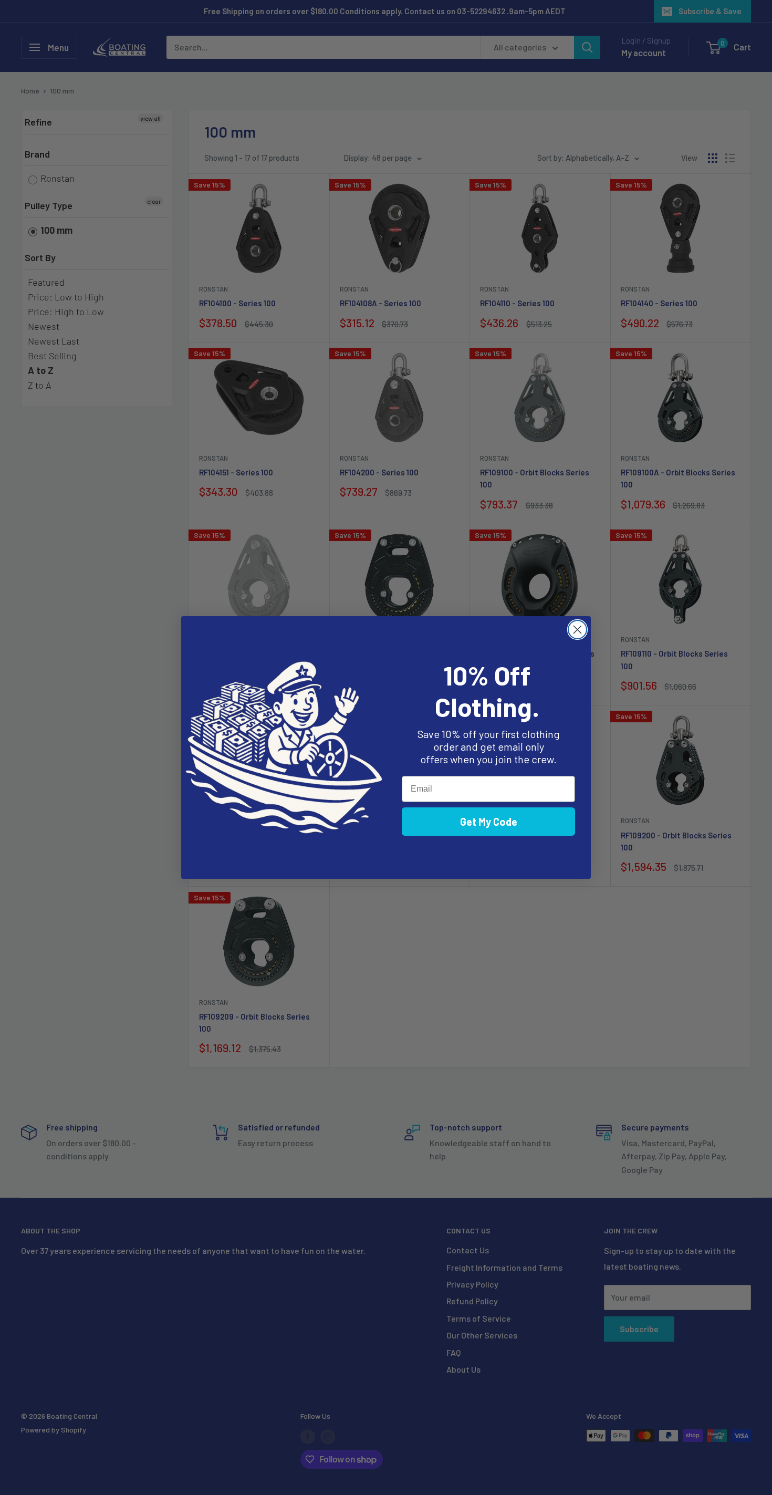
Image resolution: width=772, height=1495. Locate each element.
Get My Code (488, 821)
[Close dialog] (577, 629)
